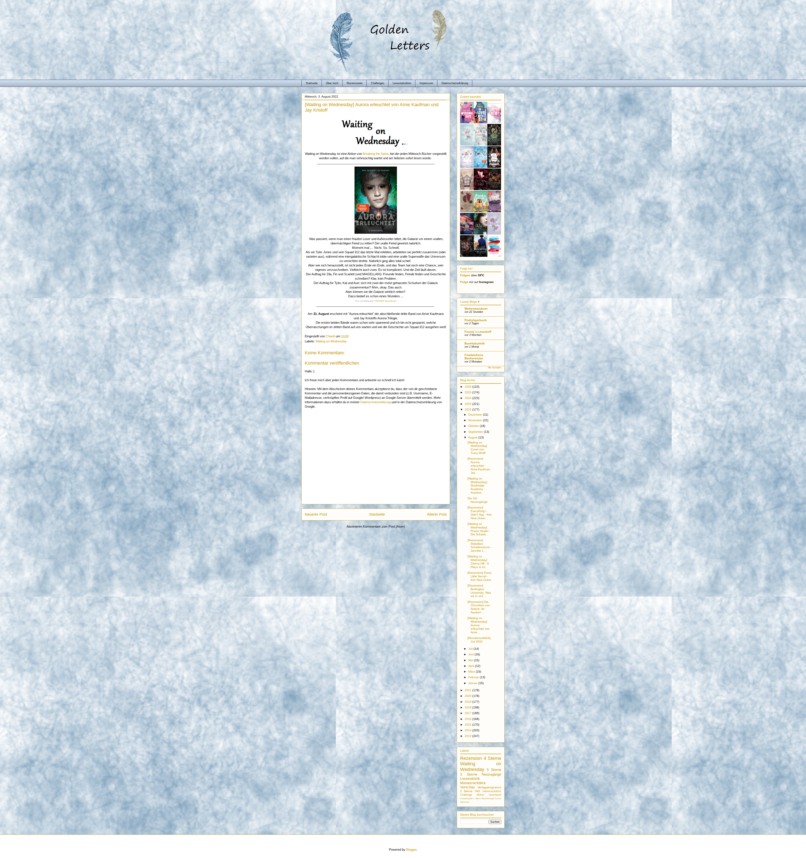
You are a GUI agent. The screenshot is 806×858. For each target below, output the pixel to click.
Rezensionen (354, 83)
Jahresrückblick (491, 791)
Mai (471, 660)
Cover (498, 798)
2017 (468, 713)
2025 (468, 392)
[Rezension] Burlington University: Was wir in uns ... (479, 591)
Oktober (474, 426)
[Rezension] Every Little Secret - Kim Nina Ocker (479, 576)
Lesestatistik (470, 779)
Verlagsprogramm (489, 787)
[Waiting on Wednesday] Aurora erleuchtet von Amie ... (478, 625)
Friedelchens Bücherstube (473, 356)
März (472, 671)
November (475, 420)
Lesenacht (495, 794)
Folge (464, 282)
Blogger (411, 849)
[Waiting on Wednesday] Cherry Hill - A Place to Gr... (478, 562)
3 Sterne (468, 774)
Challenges (377, 83)
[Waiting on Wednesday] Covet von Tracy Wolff (477, 448)
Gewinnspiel (466, 798)
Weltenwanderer (476, 308)
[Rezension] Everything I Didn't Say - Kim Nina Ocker (479, 513)
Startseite (312, 83)
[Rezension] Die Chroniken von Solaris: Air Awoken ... (478, 607)
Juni (471, 654)
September (476, 431)
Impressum (426, 83)
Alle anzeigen (494, 367)
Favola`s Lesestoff (477, 331)
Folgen (465, 275)
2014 (468, 730)
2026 (468, 386)
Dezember (475, 414)
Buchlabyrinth (474, 343)
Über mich (332, 83)
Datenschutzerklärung (455, 83)
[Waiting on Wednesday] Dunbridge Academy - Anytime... (477, 485)
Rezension (471, 758)
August (473, 437)
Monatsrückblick (473, 783)
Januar (473, 683)
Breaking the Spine (376, 153)
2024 (468, 398)
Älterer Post (437, 514)
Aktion (480, 794)
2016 (468, 719)
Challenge (466, 794)
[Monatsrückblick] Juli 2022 (479, 639)
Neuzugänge (491, 774)
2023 (468, 404)
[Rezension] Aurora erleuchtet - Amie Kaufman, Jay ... (479, 465)
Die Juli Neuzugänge (477, 500)
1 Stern (477, 798)
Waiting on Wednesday (331, 341)
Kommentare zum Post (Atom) (384, 526)
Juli (471, 648)
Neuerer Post (316, 514)
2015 (468, 724)
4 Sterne (492, 758)
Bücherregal (488, 798)
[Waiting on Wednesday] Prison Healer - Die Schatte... (479, 529)
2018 (468, 707)
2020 (468, 696)
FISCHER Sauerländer (385, 301)
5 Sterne (494, 770)
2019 (468, 701)
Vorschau (467, 787)
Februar (474, 677)
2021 (468, 690)
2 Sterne (466, 791)
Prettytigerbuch (475, 320)
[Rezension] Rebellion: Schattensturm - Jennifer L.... (479, 545)
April (471, 666)
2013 (468, 736)
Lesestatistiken (402, 83)
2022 (468, 409)
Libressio (464, 802)
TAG (477, 791)
